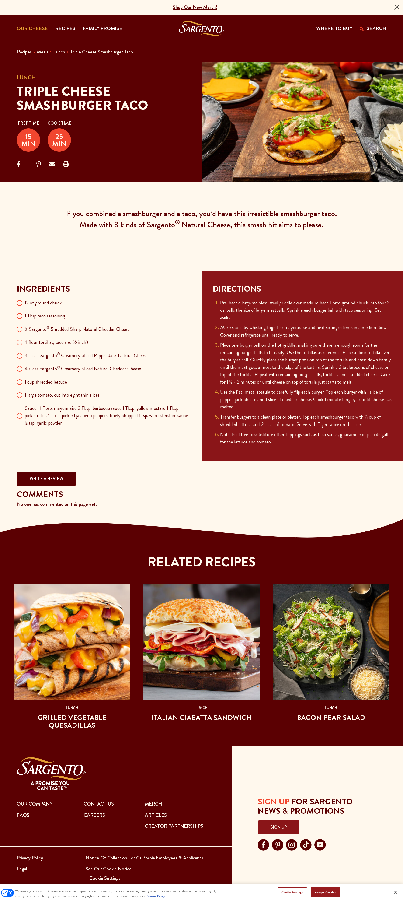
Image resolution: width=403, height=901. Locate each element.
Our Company (34, 803)
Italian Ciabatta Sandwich (201, 717)
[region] (201, 892)
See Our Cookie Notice (109, 868)
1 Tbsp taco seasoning (45, 315)
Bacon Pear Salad (331, 717)
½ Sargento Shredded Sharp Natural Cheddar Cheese (77, 329)
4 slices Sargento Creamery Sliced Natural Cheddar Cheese (83, 368)
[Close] (397, 7)
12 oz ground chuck (43, 302)
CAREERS (94, 815)
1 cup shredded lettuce (46, 381)
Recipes (24, 51)
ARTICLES (156, 815)
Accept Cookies (325, 892)
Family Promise (102, 28)
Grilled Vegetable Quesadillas (72, 721)
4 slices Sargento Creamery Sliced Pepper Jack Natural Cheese (86, 355)
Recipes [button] (65, 28)
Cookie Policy (156, 896)
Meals (42, 51)
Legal (22, 868)
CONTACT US (99, 803)
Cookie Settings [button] (104, 878)
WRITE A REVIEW (46, 479)
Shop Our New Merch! (195, 7)
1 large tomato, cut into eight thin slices (62, 394)
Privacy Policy (30, 857)
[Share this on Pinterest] (38, 164)
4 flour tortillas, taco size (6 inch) (56, 342)
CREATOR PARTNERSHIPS (174, 826)
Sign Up (279, 827)
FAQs (23, 815)
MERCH (153, 803)
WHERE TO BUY (334, 28)
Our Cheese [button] (32, 28)
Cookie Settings (292, 892)
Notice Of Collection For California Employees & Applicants (144, 857)
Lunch (59, 51)
